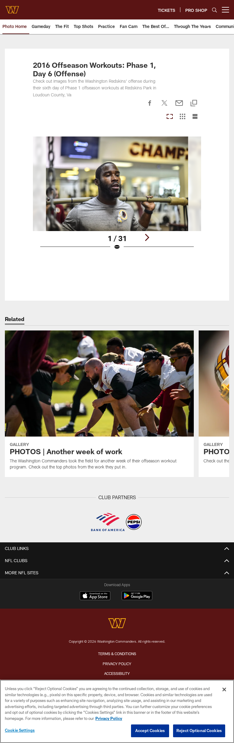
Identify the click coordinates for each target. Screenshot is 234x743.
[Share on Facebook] (150, 106)
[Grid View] (182, 117)
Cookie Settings (20, 730)
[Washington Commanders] (117, 623)
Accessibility (117, 673)
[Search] (214, 10)
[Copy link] (194, 103)
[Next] (147, 237)
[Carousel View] (170, 117)
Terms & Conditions (117, 653)
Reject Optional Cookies (199, 730)
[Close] (224, 689)
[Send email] (179, 106)
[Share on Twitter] (164, 106)
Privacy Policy (117, 664)
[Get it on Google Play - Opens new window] (137, 598)
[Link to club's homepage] (12, 7)
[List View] (195, 117)
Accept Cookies (150, 730)
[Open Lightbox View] (117, 197)
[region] (117, 711)
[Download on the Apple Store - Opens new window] (95, 596)
